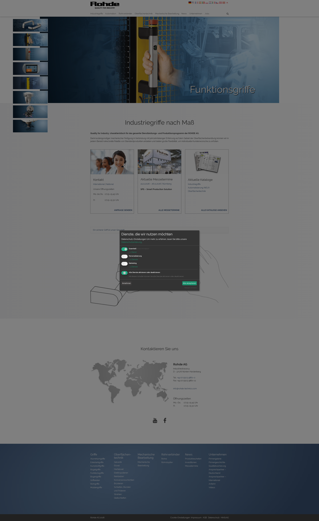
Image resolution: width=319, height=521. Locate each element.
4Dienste (133, 259)
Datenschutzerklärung (131, 242)
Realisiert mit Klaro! (191, 288)
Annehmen (126, 283)
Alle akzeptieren (189, 283)
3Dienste (133, 267)
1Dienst (133, 252)
